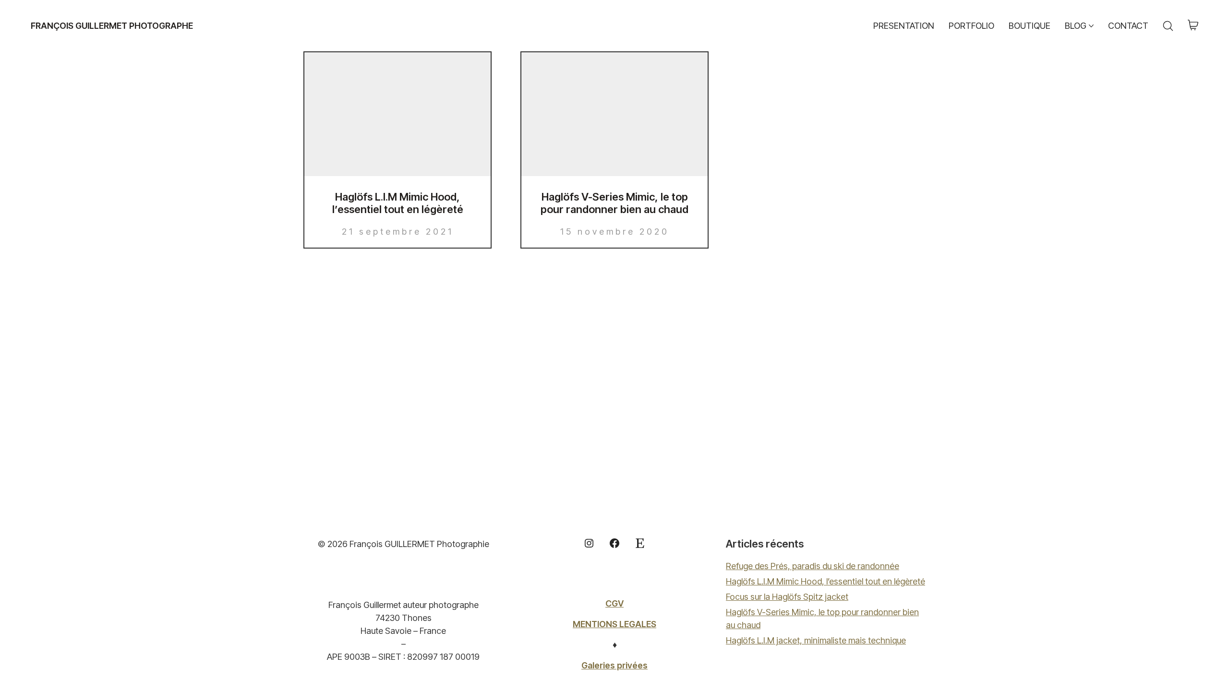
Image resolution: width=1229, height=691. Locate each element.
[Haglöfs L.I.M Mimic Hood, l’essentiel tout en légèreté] (397, 114)
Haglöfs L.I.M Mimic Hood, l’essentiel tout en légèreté (397, 203)
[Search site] (1168, 26)
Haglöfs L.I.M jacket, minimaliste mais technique (816, 640)
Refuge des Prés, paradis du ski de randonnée (812, 566)
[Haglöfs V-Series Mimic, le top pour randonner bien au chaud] (614, 114)
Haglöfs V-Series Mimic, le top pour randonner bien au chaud (614, 203)
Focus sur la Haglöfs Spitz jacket (787, 597)
